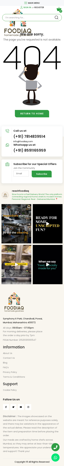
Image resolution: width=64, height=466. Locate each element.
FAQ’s (6, 367)
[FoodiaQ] (17, 22)
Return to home (32, 113)
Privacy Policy (10, 372)
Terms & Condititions (14, 376)
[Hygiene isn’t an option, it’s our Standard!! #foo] (16, 264)
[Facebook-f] (6, 407)
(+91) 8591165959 (29, 150)
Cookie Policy (10, 390)
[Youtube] (21, 407)
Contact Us (9, 357)
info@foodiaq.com (23, 141)
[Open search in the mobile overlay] (32, 17)
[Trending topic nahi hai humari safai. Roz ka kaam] (16, 223)
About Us (7, 353)
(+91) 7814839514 (29, 136)
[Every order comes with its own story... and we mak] (48, 264)
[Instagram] (28, 407)
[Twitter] (13, 407)
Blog (5, 362)
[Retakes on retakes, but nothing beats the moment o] (48, 223)
